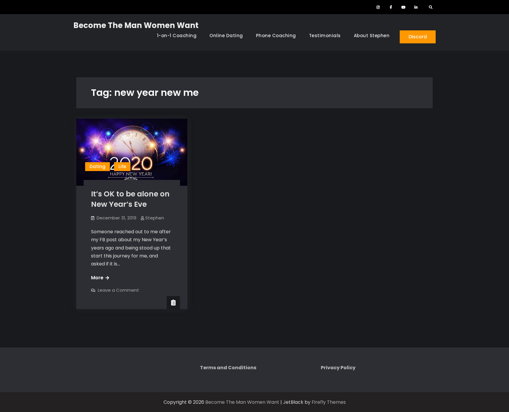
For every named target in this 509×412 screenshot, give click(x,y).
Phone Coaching (276, 35)
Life (122, 166)
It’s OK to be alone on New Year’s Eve (130, 199)
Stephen (154, 218)
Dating (97, 166)
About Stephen (372, 35)
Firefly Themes (329, 402)
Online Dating (226, 35)
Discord (418, 36)
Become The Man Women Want (136, 25)
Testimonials (325, 35)
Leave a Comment (118, 290)
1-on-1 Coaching (177, 35)
